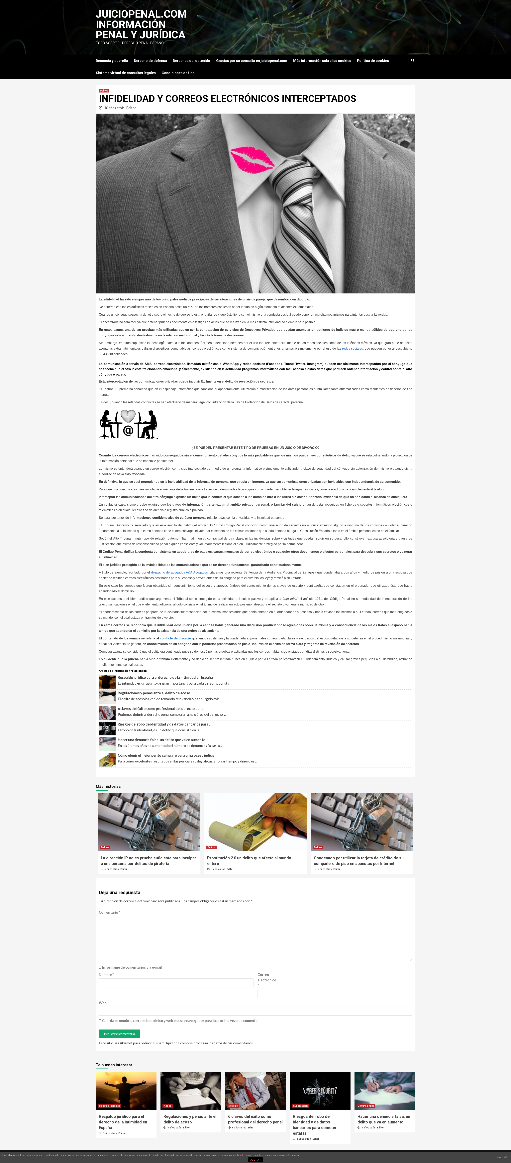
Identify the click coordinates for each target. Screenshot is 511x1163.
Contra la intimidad (109, 1105)
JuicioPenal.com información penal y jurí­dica (141, 24)
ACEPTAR (255, 1160)
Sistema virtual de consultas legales (126, 73)
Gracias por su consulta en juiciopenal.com (251, 61)
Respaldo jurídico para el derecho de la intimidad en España (165, 677)
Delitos (104, 90)
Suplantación (300, 1105)
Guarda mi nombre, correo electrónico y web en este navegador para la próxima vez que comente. (180, 1020)
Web (103, 1003)
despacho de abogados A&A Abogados (179, 572)
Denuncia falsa (366, 1105)
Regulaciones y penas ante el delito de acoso (154, 693)
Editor (131, 107)
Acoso (167, 1105)
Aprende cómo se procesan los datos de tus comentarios (209, 1043)
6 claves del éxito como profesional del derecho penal (161, 708)
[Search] (412, 60)
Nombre (106, 974)
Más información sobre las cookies (322, 61)
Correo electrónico (266, 980)
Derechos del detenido (191, 61)
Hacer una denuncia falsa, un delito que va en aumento (161, 740)
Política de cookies (373, 61)
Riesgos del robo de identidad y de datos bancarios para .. (164, 724)
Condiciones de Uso (178, 73)
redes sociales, (353, 348)
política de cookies (243, 1155)
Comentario (109, 912)
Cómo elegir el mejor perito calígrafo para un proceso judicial (167, 755)
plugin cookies (502, 1157)
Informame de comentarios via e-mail (132, 967)
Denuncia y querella (112, 61)
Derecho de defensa (150, 61)
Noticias (233, 1105)
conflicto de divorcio (175, 638)
